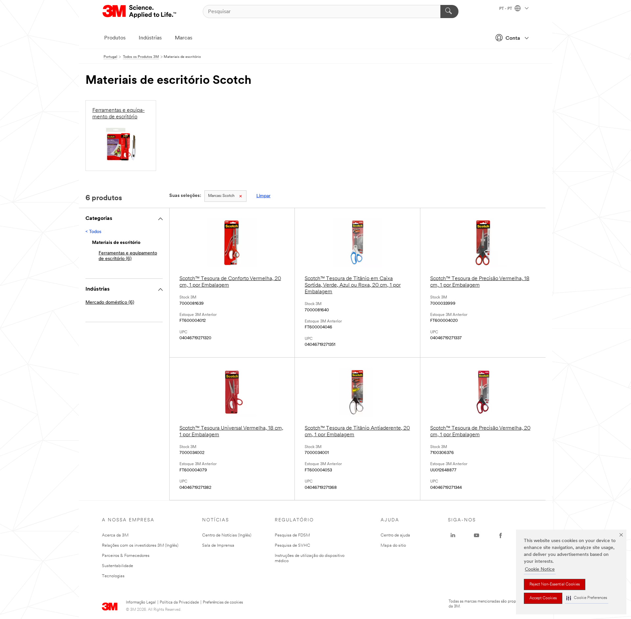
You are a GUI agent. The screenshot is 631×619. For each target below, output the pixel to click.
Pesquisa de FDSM (292, 535)
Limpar (263, 196)
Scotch (221, 196)
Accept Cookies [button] (543, 598)
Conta (513, 38)
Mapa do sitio (393, 545)
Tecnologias (113, 576)
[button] (586, 598)
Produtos (115, 38)
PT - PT (506, 9)
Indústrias (150, 38)
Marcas (183, 38)
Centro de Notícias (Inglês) (226, 535)
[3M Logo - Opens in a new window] (140, 11)
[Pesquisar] (449, 11)
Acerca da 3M (115, 535)
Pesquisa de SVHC (292, 545)
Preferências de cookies (223, 603)
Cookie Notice (540, 569)
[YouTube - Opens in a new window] (476, 535)
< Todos (93, 231)
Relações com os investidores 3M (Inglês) (140, 545)
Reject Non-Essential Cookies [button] (554, 584)
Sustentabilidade (117, 566)
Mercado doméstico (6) (109, 302)
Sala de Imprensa (218, 545)
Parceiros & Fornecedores (126, 556)
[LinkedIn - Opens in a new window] (453, 535)
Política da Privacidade (179, 603)
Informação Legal (141, 603)
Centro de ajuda (395, 535)
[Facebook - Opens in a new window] (500, 535)
